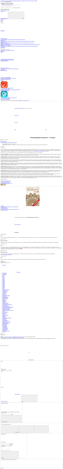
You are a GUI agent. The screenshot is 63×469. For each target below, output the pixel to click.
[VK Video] (30, 345)
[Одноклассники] (2, 184)
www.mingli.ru (47, 338)
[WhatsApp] (5, 184)
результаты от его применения (39, 151)
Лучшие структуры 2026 (5, 182)
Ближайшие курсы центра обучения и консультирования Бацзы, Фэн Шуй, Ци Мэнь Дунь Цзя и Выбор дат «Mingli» (19, 0)
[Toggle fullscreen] (2, 335)
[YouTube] (8, 352)
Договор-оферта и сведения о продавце (17, 337)
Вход (23, 18)
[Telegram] (3, 184)
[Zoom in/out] (3, 335)
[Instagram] (29, 352)
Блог (15, 108)
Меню (2, 333)
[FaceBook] (44, 345)
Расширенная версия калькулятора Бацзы (7, 59)
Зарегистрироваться (17, 224)
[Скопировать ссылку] (54, 129)
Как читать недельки (5, 180)
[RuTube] (16, 345)
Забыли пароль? (17, 394)
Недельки (17, 108)
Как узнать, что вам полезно (6, 181)
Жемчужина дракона (17, 336)
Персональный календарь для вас (7, 183)
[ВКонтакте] (1, 184)
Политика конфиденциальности (6, 337)
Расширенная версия (5, 77)
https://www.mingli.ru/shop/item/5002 (6, 254)
